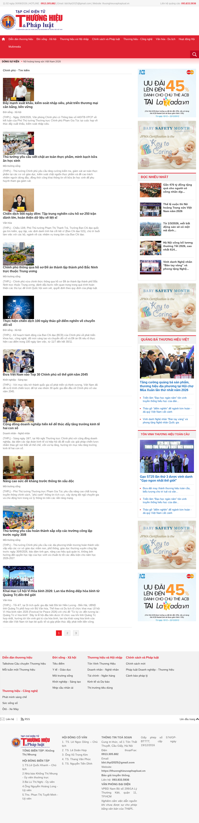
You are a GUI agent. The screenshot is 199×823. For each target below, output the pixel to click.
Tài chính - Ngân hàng (101, 675)
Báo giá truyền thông (115, 775)
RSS (27, 719)
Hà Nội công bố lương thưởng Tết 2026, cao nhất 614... (178, 246)
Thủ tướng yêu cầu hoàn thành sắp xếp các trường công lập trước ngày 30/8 (47, 532)
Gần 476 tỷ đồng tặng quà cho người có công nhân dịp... (177, 188)
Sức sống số (10, 703)
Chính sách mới (135, 663)
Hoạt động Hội (187, 39)
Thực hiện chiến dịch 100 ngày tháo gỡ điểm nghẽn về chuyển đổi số (49, 322)
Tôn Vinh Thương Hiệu (101, 663)
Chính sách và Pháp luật (106, 39)
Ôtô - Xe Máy (10, 709)
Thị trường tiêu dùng (100, 687)
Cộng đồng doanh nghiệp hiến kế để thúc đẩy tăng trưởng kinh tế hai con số (51, 426)
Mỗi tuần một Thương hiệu (18, 669)
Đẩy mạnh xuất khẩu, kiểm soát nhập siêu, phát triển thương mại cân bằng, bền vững (50, 105)
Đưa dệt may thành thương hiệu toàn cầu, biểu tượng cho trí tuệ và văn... (166, 490)
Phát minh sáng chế (14, 697)
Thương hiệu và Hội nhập (74, 39)
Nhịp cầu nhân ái (62, 687)
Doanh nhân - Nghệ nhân (16, 433)
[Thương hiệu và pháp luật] (30, 742)
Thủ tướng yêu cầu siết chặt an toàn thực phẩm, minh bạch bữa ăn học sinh (50, 158)
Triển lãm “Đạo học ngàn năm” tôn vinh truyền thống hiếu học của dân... (165, 399)
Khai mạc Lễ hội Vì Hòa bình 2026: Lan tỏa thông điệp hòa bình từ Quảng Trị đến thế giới (51, 593)
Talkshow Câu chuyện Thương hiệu (24, 663)
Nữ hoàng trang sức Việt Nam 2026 (42, 61)
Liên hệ (10, 719)
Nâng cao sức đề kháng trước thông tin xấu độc (38, 481)
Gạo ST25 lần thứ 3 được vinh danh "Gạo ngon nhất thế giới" (166, 478)
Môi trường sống (11, 166)
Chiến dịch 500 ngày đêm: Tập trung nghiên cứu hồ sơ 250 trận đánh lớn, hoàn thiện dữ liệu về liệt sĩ (49, 215)
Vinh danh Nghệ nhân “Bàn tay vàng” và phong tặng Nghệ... (177, 265)
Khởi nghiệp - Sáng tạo (15, 379)
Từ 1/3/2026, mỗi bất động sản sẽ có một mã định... (176, 227)
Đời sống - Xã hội (46, 39)
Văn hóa (7, 223)
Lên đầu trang (188, 719)
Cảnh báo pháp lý (137, 675)
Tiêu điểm (58, 663)
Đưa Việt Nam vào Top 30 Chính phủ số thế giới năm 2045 (45, 374)
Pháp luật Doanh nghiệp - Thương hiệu (150, 669)
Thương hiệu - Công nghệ (137, 39)
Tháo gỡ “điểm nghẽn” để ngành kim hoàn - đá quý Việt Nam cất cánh (167, 410)
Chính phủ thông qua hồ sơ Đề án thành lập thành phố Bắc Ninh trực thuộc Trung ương (50, 269)
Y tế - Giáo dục (61, 669)
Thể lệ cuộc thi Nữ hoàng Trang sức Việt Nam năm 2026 (177, 208)
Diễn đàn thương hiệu (21, 39)
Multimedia (15, 46)
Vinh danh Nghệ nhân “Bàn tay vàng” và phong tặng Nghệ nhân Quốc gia (165, 421)
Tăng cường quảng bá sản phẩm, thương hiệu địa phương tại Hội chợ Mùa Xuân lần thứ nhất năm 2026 (166, 386)
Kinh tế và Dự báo (98, 681)
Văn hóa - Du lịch (165, 39)
